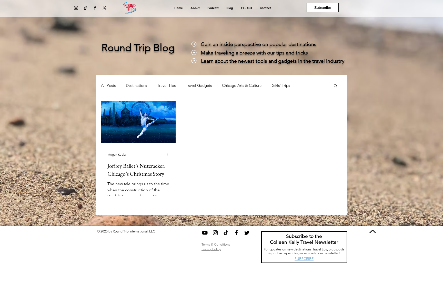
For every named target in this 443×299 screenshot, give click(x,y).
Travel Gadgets (199, 85)
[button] (335, 86)
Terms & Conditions (216, 244)
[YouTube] (205, 232)
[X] (104, 8)
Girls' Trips (281, 85)
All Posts (108, 85)
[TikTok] (85, 8)
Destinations (136, 85)
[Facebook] (95, 8)
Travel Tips (166, 85)
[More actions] (169, 154)
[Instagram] (76, 8)
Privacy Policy (211, 249)
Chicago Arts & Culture (241, 85)
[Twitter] (247, 232)
